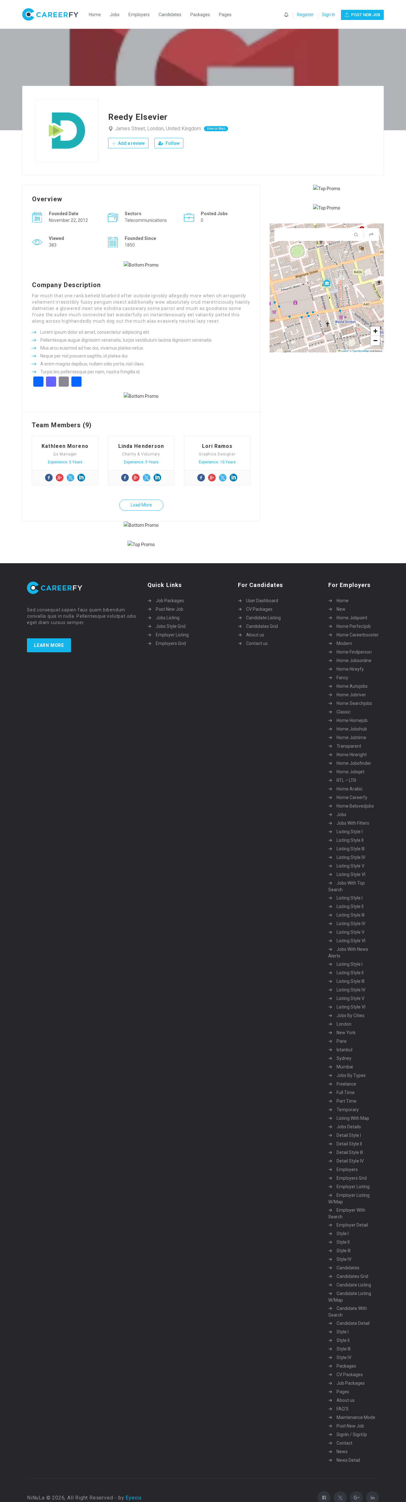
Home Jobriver (351, 694)
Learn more (49, 645)
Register (305, 14)
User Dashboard (262, 600)
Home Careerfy (352, 797)
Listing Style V (350, 865)
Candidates (170, 14)
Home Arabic (350, 788)
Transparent (349, 746)
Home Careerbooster (358, 634)
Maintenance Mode (356, 1417)
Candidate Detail (353, 1323)
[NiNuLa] (53, 14)
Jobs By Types (351, 1075)
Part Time (347, 1101)
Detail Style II (349, 1143)
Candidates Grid (262, 626)
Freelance (346, 1083)
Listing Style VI (351, 874)
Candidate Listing (263, 617)
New (341, 609)
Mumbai (345, 1066)
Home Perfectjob (354, 626)
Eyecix (134, 1498)
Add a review (131, 143)
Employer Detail (352, 1225)
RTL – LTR (346, 780)
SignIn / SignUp (352, 1434)
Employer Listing (172, 634)
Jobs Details (349, 1126)
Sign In (328, 14)
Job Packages (170, 600)
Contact (344, 1443)
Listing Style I (350, 831)
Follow (172, 143)
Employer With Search (346, 1213)
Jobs (115, 14)
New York (346, 1032)
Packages (200, 14)
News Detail (348, 1460)
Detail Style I (349, 1135)
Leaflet (344, 350)
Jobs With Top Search (346, 886)
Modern (344, 643)
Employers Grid (171, 643)
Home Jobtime (351, 737)
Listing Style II (350, 840)
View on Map (216, 128)
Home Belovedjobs (355, 806)
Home (95, 14)
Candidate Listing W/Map (349, 1297)
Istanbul (344, 1049)
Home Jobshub (352, 729)
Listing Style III (350, 848)
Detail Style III (350, 1152)
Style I (343, 1233)
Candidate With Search (347, 1312)
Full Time (346, 1092)
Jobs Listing (168, 617)
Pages (225, 14)
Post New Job (169, 609)
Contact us (257, 643)
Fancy (342, 677)
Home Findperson (354, 651)
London (344, 1024)
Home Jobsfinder (354, 763)
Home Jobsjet (350, 771)
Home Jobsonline (354, 660)
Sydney (344, 1058)
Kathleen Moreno (65, 446)
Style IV (344, 1259)
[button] (327, 283)
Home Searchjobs (354, 703)
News (342, 1451)
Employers (139, 14)
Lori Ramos (217, 446)
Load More (141, 504)
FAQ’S (343, 1408)
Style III (343, 1250)
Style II (343, 1242)
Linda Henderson (141, 446)
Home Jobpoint (352, 617)
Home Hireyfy (350, 669)
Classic (343, 711)
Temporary (348, 1109)
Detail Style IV (350, 1161)
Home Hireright (352, 754)
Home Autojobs (352, 686)
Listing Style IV (351, 857)
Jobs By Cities (350, 1015)
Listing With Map (353, 1118)
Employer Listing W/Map (349, 1198)
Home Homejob (352, 720)
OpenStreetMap (360, 350)
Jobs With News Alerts (348, 952)
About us (255, 634)
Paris (342, 1041)
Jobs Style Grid (171, 626)
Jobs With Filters (353, 823)
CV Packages (259, 609)
